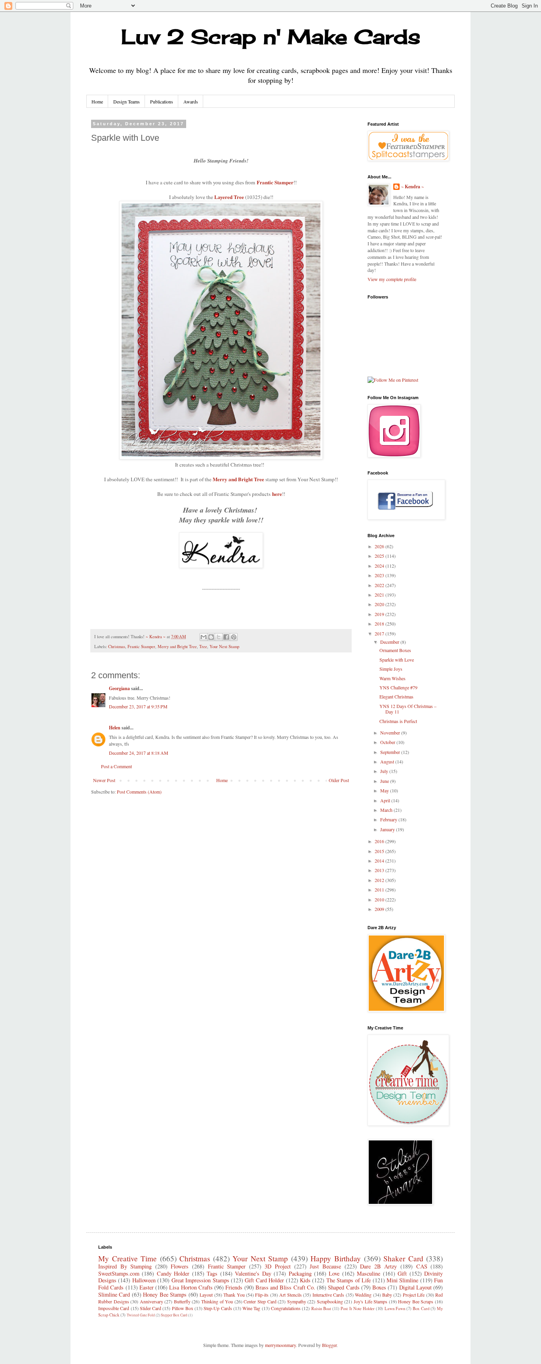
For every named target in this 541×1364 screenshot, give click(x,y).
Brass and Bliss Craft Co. (285, 1287)
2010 (380, 899)
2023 (380, 575)
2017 (380, 633)
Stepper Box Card (174, 1315)
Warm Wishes (392, 678)
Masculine (368, 1273)
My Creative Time (127, 1258)
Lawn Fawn (395, 1308)
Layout (206, 1294)
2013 (380, 870)
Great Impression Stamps (200, 1280)
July (384, 771)
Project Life (414, 1294)
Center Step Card (260, 1301)
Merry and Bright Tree (238, 479)
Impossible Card (113, 1308)
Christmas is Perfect (398, 721)
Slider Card (150, 1308)
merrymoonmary (280, 1345)
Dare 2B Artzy (378, 1266)
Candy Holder (173, 1273)
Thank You (233, 1294)
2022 (380, 585)
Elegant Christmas (396, 696)
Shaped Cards (343, 1287)
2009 (380, 909)
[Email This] (204, 637)
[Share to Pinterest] (234, 637)
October (388, 742)
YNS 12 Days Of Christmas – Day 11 (407, 709)
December (390, 642)
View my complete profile (392, 279)
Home (97, 101)
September (390, 752)
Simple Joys (390, 669)
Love (334, 1273)
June (385, 781)
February (389, 819)
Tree (203, 646)
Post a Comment (116, 766)
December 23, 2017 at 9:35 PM (138, 706)
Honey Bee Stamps (165, 1294)
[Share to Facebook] (226, 637)
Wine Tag (251, 1308)
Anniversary (151, 1301)
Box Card (421, 1308)
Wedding (363, 1294)
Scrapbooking (330, 1301)
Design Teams (126, 101)
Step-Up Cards (218, 1308)
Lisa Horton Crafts (191, 1287)
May (385, 790)
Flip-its (262, 1294)
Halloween (144, 1280)
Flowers (180, 1266)
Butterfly (182, 1301)
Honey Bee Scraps (415, 1301)
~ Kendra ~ (412, 187)
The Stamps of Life (348, 1280)
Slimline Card (114, 1294)
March (387, 810)
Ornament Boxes (395, 650)
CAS (421, 1266)
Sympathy (296, 1301)
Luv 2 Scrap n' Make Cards (270, 37)
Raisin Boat (321, 1308)
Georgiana (119, 688)
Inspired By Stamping (125, 1266)
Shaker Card (403, 1258)
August (387, 761)
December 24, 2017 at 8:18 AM (138, 753)
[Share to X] (219, 637)
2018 (380, 623)
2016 (380, 841)
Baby (387, 1294)
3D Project (278, 1266)
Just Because (325, 1266)
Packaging (300, 1273)
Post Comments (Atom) (139, 791)
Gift (402, 1273)
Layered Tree (229, 197)
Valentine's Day (253, 1273)
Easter (146, 1287)
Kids (305, 1280)
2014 (380, 860)
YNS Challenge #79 (398, 687)
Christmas (116, 646)
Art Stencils (290, 1294)
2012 (380, 880)
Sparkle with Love (396, 659)
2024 (380, 565)
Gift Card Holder (264, 1280)
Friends (233, 1287)
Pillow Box (182, 1308)
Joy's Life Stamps (370, 1301)
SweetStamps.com (118, 1273)
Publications (161, 101)
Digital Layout (415, 1287)
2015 (380, 851)
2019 (380, 614)
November (390, 732)
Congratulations (286, 1308)
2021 (380, 594)
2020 (380, 604)
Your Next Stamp (224, 646)
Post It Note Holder (358, 1308)
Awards (190, 101)
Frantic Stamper (275, 182)
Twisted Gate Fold (141, 1315)
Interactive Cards (328, 1294)
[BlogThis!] (211, 637)
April (385, 800)
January (388, 829)
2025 (380, 556)
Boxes (379, 1287)
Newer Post (104, 780)
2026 (380, 546)
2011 (380, 889)
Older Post (339, 780)
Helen (114, 727)
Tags (212, 1273)
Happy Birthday (336, 1258)
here (277, 494)
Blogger (329, 1345)
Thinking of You (217, 1301)
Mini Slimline (402, 1280)
